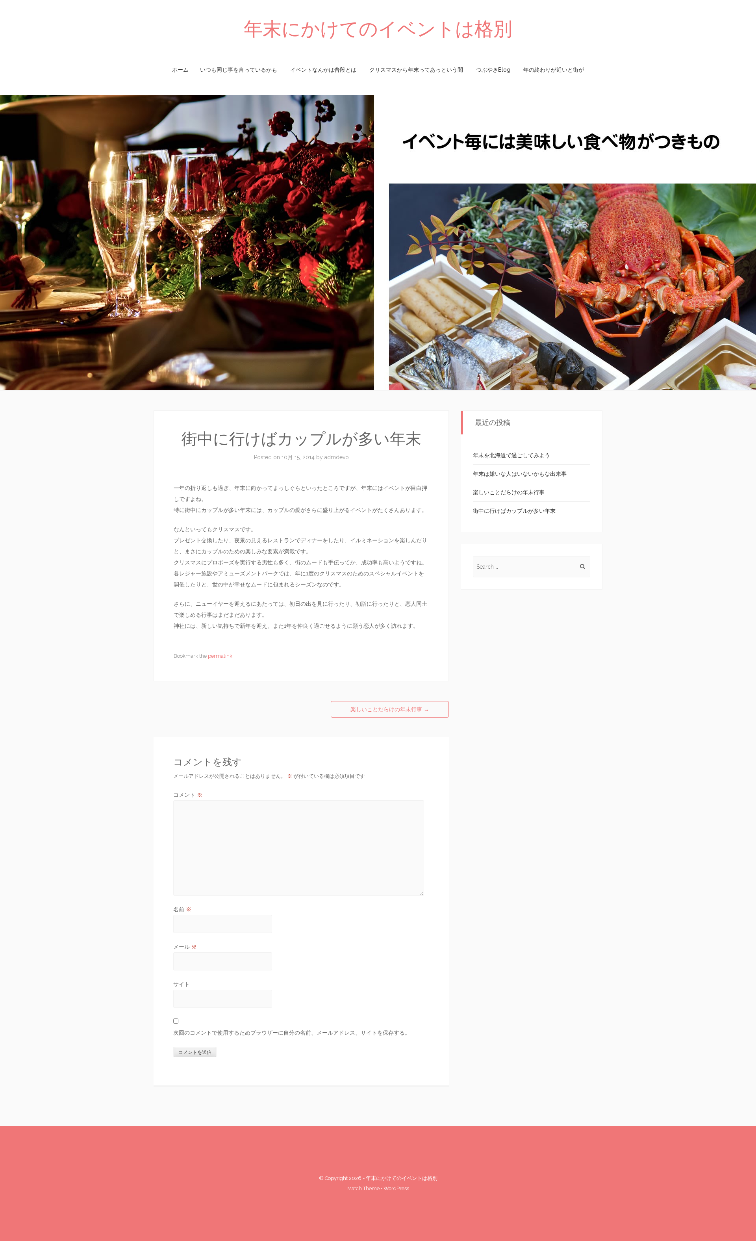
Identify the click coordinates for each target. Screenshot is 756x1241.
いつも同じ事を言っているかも (238, 70)
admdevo (336, 457)
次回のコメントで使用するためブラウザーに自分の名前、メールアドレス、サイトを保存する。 (291, 1033)
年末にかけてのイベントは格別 (378, 29)
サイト (181, 984)
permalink (220, 656)
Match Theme (363, 1188)
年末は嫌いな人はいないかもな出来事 (520, 474)
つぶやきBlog (493, 70)
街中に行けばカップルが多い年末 (514, 511)
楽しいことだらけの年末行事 (389, 709)
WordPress (396, 1188)
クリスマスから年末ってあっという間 (416, 70)
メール (185, 947)
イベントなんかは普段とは (323, 70)
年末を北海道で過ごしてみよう (511, 455)
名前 (182, 909)
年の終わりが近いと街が (553, 70)
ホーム (180, 70)
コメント (187, 795)
